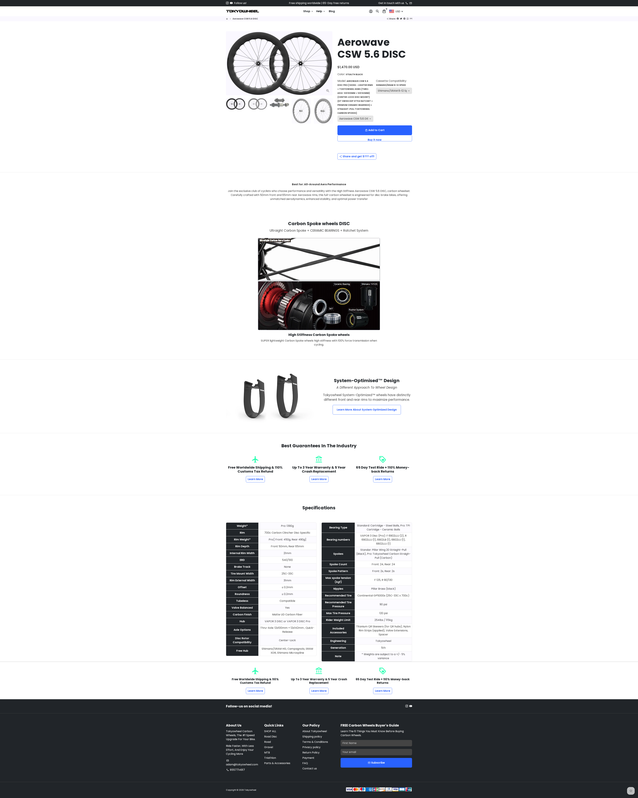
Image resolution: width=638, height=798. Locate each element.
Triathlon (270, 758)
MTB (267, 752)
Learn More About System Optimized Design (367, 410)
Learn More (255, 479)
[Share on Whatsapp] (408, 18)
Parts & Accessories (277, 763)
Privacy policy (311, 747)
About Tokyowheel (314, 731)
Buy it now (375, 139)
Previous (230, 63)
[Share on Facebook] (398, 18)
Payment (308, 758)
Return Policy (310, 752)
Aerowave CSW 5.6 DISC (245, 18)
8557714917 (235, 770)
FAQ (305, 763)
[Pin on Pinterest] (404, 18)
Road (267, 742)
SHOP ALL (270, 731)
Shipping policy (312, 736)
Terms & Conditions (315, 742)
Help (320, 11)
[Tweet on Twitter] (401, 18)
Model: (355, 96)
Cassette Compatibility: (391, 82)
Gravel (268, 747)
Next (328, 63)
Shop (308, 11)
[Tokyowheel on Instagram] (227, 3)
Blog (332, 11)
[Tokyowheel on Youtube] (231, 3)
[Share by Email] (411, 18)
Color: (350, 74)
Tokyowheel (250, 790)
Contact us (309, 768)
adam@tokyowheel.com (242, 762)
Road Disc (270, 736)
